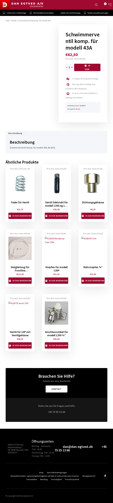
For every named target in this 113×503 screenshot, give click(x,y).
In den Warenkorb (87, 67)
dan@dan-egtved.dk (78, 447)
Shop (41, 472)
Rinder (14, 20)
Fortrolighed (56, 479)
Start (8, 20)
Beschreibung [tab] (15, 133)
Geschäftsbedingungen (57, 472)
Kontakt (56, 389)
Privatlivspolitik (72, 479)
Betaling (44, 479)
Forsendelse (31, 479)
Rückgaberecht (88, 476)
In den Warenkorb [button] (21, 216)
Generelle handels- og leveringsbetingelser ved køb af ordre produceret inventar (44, 476)
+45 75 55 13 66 (56, 411)
